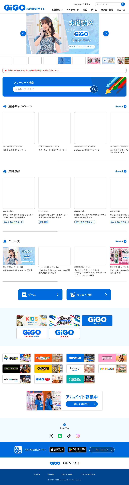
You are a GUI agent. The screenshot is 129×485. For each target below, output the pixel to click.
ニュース (121, 10)
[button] (20, 60)
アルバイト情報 (67, 474)
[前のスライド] (23, 33)
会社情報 (37, 474)
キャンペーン (73, 10)
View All (119, 106)
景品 (85, 10)
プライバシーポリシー (87, 474)
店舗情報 (56, 10)
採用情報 (51, 474)
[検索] (123, 4)
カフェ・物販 (107, 10)
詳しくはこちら (102, 450)
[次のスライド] (106, 33)
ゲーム (94, 10)
